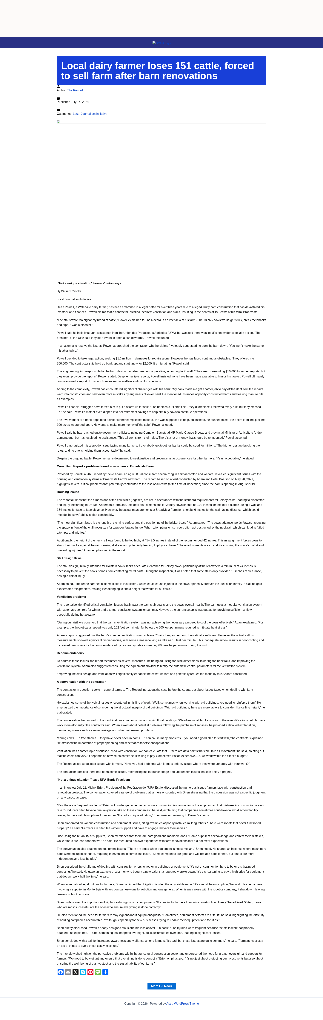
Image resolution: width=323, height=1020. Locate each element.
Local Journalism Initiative (90, 113)
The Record (75, 90)
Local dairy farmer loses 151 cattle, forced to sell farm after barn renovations (157, 70)
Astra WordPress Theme (182, 1003)
